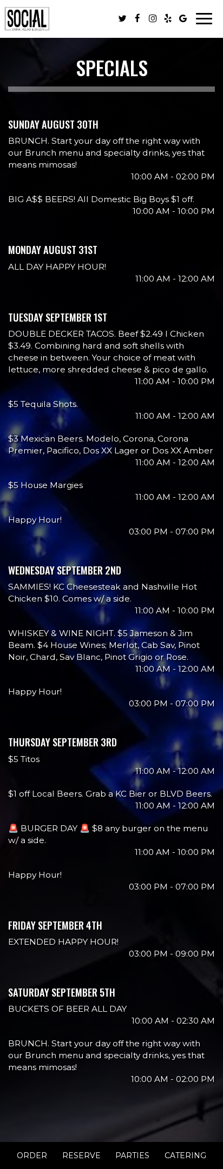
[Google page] (183, 18)
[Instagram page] (152, 18)
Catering (185, 1155)
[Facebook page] (137, 18)
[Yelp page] (167, 18)
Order (32, 1155)
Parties (132, 1155)
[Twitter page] (122, 18)
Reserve (81, 1155)
